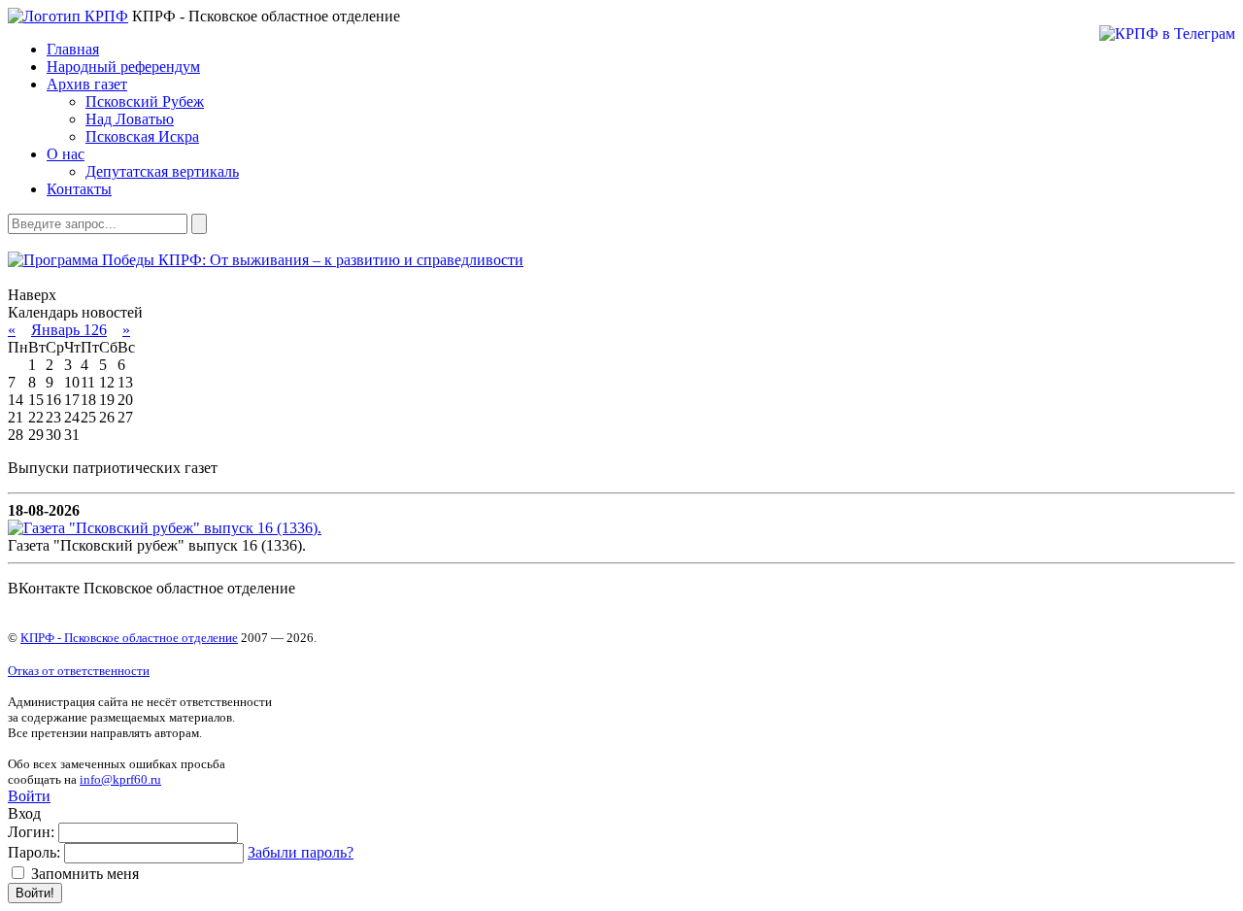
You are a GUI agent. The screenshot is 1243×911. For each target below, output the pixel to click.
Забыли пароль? (300, 852)
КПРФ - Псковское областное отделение (129, 637)
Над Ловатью (129, 119)
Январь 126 (69, 329)
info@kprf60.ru (120, 779)
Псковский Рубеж (144, 101)
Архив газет (87, 84)
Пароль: (34, 852)
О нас (65, 154)
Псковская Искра (142, 136)
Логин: (31, 832)
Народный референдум (123, 66)
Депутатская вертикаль (162, 171)
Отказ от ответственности (79, 670)
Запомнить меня (83, 873)
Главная (73, 49)
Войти (29, 796)
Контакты (79, 189)
